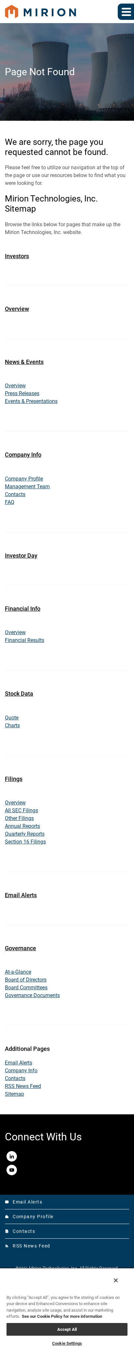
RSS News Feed (23, 1086)
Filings (13, 778)
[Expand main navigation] (126, 12)
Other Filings (19, 818)
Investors (17, 256)
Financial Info (22, 608)
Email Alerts (21, 895)
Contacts (15, 494)
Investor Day (21, 555)
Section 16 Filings (25, 842)
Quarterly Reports (25, 834)
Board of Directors (26, 980)
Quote (12, 718)
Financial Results (24, 640)
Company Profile (24, 479)
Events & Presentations (31, 401)
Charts (12, 725)
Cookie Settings (67, 1343)
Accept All (67, 1329)
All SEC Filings (21, 810)
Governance (20, 948)
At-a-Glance (18, 972)
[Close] (116, 1280)
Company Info (23, 454)
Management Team (27, 486)
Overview (17, 308)
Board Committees (26, 987)
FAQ (9, 502)
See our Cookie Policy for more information (62, 1316)
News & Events (24, 361)
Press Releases (22, 393)
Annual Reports (22, 826)
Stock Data (19, 693)
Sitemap (14, 1094)
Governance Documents (32, 995)
